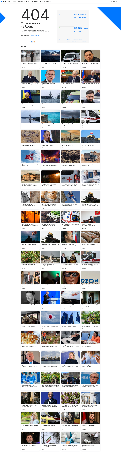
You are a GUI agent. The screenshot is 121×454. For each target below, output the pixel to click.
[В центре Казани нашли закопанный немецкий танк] (30, 200)
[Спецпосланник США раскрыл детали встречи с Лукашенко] (70, 320)
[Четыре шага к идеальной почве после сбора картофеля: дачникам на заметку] (70, 159)
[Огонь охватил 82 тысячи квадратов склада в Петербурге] (50, 159)
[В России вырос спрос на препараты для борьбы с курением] (90, 360)
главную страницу (34, 35)
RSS (66, 453)
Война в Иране (26, 5)
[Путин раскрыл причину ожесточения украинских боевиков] (50, 300)
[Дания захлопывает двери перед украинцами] (30, 159)
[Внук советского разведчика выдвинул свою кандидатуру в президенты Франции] (50, 401)
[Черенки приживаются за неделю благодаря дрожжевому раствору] (50, 381)
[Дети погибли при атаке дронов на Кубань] (70, 59)
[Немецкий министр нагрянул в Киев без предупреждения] (50, 79)
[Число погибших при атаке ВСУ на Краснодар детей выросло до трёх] (90, 300)
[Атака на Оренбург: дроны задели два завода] (50, 240)
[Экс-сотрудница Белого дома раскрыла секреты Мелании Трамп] (70, 280)
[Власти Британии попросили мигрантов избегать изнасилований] (70, 139)
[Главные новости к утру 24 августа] (50, 421)
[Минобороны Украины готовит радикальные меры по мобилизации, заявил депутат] (90, 401)
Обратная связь (111, 453)
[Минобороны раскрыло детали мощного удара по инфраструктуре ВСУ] (30, 401)
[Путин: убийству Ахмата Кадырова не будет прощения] (70, 79)
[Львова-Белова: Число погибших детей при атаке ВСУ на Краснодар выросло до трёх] (90, 260)
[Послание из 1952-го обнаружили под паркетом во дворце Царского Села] (30, 139)
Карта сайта (117, 453)
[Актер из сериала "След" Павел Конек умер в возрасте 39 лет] (30, 300)
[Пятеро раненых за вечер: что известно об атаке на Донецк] (70, 179)
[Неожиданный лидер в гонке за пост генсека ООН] (90, 340)
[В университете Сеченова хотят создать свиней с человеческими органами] (90, 240)
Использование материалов (102, 453)
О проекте (70, 453)
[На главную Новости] (6, 1)
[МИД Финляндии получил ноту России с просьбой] (70, 200)
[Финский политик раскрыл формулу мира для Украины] (30, 99)
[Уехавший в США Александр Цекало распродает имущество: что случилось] (30, 441)
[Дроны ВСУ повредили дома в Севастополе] (90, 441)
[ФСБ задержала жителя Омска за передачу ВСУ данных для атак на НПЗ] (30, 320)
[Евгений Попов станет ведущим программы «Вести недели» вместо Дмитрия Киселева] (30, 280)
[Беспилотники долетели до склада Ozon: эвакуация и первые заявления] (90, 200)
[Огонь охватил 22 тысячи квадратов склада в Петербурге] (30, 220)
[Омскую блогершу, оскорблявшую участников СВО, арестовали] (90, 220)
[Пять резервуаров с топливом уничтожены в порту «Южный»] (50, 360)
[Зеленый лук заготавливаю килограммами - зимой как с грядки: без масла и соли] (50, 220)
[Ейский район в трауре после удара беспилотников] (90, 119)
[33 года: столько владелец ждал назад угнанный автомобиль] (70, 381)
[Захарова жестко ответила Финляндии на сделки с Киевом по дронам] (70, 360)
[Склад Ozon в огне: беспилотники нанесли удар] (90, 280)
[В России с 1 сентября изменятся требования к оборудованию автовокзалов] (70, 421)
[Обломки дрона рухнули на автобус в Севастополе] (50, 260)
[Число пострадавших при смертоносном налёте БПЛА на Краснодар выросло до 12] (30, 381)
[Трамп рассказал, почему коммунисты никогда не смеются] (30, 360)
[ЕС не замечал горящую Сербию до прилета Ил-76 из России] (90, 59)
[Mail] (2, 1)
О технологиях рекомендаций (78, 453)
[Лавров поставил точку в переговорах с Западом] (50, 139)
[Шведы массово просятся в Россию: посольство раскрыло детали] (30, 179)
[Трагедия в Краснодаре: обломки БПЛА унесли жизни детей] (70, 99)
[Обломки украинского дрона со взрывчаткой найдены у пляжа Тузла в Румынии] (30, 119)
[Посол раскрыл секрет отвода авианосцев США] (50, 99)
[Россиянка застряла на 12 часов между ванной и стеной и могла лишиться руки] (70, 441)
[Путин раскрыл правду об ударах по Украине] (90, 79)
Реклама (10, 453)
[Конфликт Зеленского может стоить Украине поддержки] (50, 280)
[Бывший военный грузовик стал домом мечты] (90, 159)
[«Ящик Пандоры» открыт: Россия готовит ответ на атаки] (90, 139)
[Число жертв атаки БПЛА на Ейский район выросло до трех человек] (70, 300)
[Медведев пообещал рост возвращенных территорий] (70, 240)
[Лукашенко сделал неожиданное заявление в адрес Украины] (30, 79)
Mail (2, 453)
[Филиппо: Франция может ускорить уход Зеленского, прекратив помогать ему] (90, 421)
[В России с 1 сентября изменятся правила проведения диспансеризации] (90, 179)
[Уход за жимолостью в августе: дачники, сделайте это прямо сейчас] (90, 320)
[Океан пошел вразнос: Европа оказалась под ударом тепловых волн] (50, 119)
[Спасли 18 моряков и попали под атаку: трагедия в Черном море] (50, 59)
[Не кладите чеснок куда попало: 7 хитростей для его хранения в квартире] (70, 401)
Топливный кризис (41, 5)
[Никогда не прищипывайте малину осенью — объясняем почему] (30, 260)
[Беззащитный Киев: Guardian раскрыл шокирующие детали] (70, 119)
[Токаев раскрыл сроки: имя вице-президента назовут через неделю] (90, 381)
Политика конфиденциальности (90, 453)
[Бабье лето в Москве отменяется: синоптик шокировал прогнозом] (30, 59)
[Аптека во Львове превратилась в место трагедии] (70, 220)
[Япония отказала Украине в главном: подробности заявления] (50, 320)
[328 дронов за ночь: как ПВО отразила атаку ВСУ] (50, 179)
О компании (6, 453)
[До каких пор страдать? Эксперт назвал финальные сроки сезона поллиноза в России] (30, 421)
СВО (33, 5)
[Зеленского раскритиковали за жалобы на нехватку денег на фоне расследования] (90, 99)
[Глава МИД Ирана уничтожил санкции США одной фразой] (50, 441)
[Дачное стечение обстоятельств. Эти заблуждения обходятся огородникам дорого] (50, 340)
